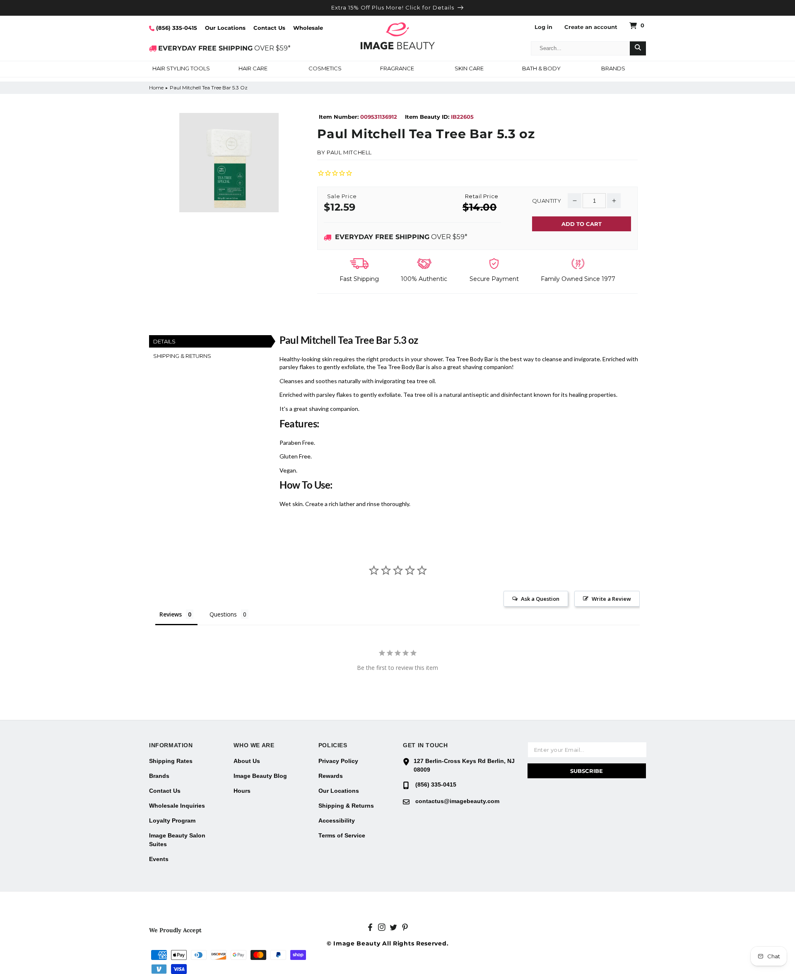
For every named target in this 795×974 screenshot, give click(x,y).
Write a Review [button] (611, 598)
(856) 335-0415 (175, 27)
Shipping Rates (171, 761)
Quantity (546, 201)
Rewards (330, 775)
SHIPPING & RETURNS (182, 356)
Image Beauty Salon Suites (177, 839)
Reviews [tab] (170, 614)
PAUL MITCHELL (349, 152)
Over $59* (401, 237)
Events (159, 859)
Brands (159, 775)
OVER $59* (224, 48)
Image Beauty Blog (260, 775)
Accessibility (336, 820)
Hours (242, 790)
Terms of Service (341, 835)
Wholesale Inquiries (177, 805)
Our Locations (225, 27)
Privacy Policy (338, 761)
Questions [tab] (223, 614)
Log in (543, 27)
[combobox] (580, 48)
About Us (247, 761)
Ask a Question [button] (540, 598)
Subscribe (586, 771)
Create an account (590, 27)
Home (156, 87)
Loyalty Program (172, 820)
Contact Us (269, 27)
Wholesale (308, 27)
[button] (181, 69)
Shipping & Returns (346, 805)
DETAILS (164, 341)
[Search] (638, 48)
